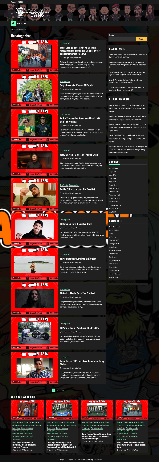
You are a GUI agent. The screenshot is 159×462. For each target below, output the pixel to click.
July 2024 (112, 171)
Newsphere (86, 460)
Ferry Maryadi (113, 240)
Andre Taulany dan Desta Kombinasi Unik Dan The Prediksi (80, 120)
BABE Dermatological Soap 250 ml (122, 116)
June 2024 (112, 175)
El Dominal (112, 237)
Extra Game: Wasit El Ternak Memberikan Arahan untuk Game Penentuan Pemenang (24, 444)
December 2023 (114, 195)
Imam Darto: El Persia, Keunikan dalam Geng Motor (82, 362)
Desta (111, 233)
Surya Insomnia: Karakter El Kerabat (78, 258)
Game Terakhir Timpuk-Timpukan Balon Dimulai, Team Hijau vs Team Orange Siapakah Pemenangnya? (96, 436)
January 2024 (114, 192)
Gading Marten (114, 244)
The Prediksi (64, 185)
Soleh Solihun (113, 254)
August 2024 (113, 168)
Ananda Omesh (114, 227)
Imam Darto (113, 247)
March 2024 (113, 185)
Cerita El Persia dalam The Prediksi (77, 189)
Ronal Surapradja (115, 250)
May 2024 (112, 178)
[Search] (146, 23)
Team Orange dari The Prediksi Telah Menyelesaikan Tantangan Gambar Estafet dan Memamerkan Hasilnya (80, 50)
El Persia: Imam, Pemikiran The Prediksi (79, 328)
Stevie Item (113, 257)
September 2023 (115, 205)
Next (62, 390)
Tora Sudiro (113, 267)
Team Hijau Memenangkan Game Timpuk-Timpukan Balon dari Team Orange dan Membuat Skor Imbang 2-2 (127, 65)
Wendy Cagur (113, 277)
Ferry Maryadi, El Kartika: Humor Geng (79, 154)
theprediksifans (76, 58)
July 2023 (112, 212)
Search (112, 35)
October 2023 (113, 202)
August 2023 (113, 208)
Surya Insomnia (114, 260)
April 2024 (112, 182)
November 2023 (114, 198)
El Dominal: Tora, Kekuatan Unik (76, 224)
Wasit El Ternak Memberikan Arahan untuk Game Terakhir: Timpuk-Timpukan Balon (131, 444)
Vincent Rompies (115, 274)
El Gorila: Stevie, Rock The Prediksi (77, 293)
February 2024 (114, 188)
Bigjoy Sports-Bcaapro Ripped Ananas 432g (125, 105)
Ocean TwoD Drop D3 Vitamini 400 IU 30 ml (125, 135)
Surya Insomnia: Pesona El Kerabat (77, 85)
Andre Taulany (114, 230)
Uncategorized (65, 43)
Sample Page (21, 23)
